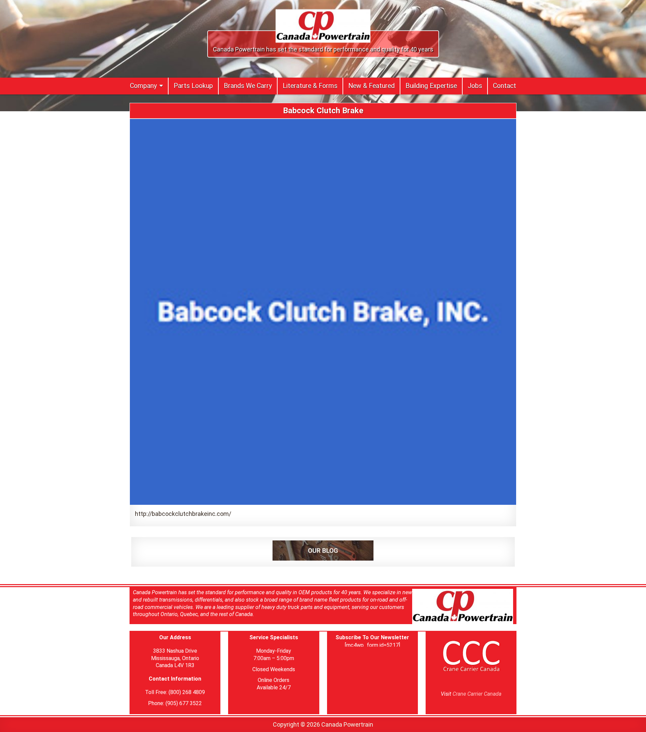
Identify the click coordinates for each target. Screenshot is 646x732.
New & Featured (371, 86)
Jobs (475, 86)
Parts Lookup (193, 86)
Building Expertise (431, 86)
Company (143, 86)
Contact (504, 86)
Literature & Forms (310, 86)
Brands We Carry (248, 86)
